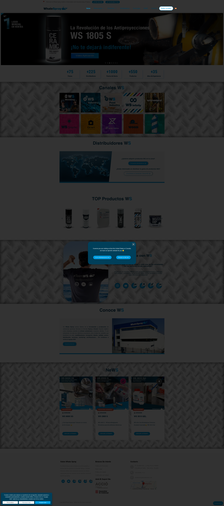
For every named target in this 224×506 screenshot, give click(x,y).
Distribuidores (125, 8)
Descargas (136, 8)
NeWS (146, 8)
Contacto (154, 8)
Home (88, 8)
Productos (111, 8)
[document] (112, 253)
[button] (133, 244)
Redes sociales (166, 8)
